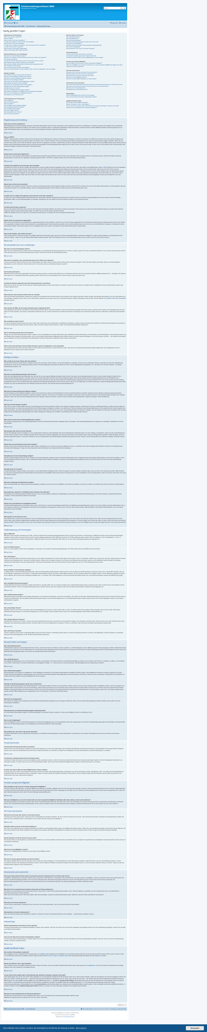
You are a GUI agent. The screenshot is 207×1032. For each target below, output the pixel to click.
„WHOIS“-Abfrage (15, 978)
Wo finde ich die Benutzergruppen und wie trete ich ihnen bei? (82, 41)
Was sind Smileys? (9, 103)
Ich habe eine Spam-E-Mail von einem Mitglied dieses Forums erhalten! (84, 57)
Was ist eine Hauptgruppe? (73, 46)
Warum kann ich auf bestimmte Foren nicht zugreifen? (18, 84)
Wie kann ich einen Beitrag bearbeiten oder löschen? (17, 76)
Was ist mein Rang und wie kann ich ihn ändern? (16, 67)
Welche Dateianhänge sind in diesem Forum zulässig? (80, 95)
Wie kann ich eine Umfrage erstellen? (14, 79)
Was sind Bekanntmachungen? (12, 108)
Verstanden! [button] (195, 1028)
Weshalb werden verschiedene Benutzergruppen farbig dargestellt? (83, 45)
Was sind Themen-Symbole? (11, 113)
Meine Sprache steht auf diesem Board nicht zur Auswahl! (19, 62)
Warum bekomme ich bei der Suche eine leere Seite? (80, 75)
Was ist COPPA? (8, 38)
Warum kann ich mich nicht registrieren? (14, 40)
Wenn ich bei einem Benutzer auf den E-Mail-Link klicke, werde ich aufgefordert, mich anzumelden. (30, 69)
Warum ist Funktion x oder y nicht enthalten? (78, 104)
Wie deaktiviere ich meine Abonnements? (77, 89)
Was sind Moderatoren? (72, 38)
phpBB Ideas (91, 965)
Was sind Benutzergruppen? (73, 40)
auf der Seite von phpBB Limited (58, 955)
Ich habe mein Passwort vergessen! (13, 46)
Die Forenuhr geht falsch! (10, 59)
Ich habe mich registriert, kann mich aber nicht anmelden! (19, 41)
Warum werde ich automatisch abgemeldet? (15, 48)
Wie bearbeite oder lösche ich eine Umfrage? (15, 83)
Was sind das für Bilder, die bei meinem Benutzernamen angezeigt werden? (23, 64)
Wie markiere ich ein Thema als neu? (13, 94)
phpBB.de (123, 298)
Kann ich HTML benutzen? (11, 102)
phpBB (59, 1012)
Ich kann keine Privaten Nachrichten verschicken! (79, 54)
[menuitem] (16, 23)
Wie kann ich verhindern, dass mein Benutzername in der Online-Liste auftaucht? (25, 57)
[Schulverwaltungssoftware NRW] (12, 12)
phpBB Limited (110, 298)
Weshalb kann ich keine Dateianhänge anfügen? (16, 86)
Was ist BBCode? (8, 100)
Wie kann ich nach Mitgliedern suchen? (76, 77)
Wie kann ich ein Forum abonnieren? (75, 87)
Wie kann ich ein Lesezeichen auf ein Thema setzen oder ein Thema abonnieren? (87, 86)
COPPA (105, 167)
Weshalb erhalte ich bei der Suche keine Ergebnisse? (80, 73)
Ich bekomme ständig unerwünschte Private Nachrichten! (81, 55)
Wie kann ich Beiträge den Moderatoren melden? (16, 89)
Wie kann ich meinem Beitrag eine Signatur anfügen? (17, 78)
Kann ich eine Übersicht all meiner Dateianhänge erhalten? (81, 97)
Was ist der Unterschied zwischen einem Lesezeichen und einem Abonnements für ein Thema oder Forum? (94, 84)
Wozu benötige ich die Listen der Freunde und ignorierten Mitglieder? (84, 63)
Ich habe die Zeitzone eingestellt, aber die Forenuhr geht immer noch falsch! (24, 60)
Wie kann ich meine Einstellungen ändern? (15, 55)
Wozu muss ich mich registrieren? (13, 36)
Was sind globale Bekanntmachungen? (14, 107)
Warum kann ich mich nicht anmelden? (14, 43)
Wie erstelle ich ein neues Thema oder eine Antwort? (17, 74)
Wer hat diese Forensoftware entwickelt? (77, 102)
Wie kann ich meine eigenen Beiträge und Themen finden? (81, 78)
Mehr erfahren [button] (81, 1028)
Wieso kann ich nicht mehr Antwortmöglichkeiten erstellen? (19, 81)
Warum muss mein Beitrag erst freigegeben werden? (18, 93)
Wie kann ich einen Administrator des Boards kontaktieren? (81, 107)
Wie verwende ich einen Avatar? (12, 65)
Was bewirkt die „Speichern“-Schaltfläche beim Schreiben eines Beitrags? (23, 91)
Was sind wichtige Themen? (11, 110)
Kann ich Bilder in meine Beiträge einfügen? (15, 105)
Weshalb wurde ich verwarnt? (12, 88)
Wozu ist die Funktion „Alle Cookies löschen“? (16, 50)
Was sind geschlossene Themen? (13, 112)
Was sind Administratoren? (73, 36)
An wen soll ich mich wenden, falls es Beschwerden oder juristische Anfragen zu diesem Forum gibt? (92, 105)
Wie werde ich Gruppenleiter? (74, 43)
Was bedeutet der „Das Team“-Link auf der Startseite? (80, 48)
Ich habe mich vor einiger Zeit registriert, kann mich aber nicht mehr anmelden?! (25, 45)
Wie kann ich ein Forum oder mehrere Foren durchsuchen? (81, 72)
